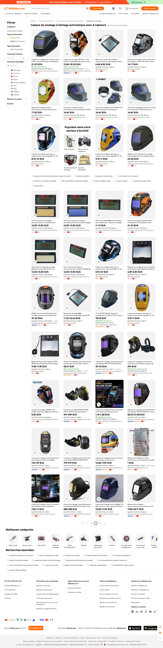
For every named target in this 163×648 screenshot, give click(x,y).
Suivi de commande (138, 594)
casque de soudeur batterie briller (96, 555)
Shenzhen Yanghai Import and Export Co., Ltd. (109, 371)
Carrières (7, 598)
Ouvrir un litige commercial (109, 594)
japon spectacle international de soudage (79, 560)
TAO (98, 638)
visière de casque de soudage (18, 560)
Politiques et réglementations (46, 609)
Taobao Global (90, 638)
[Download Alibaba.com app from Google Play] (151, 628)
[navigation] (17, 272)
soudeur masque (122, 181)
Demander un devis (74, 592)
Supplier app (71, 628)
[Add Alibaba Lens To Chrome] (35, 628)
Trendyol (105, 638)
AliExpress (49, 638)
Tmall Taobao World (70, 638)
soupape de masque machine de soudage (47, 560)
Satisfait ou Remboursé (44, 590)
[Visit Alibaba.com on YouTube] (150, 611)
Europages (113, 638)
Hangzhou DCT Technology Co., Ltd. (140, 373)
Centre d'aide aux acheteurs (109, 585)
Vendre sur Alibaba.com (139, 585)
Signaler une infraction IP (108, 602)
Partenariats (135, 602)
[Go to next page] (105, 523)
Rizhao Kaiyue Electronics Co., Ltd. (43, 514)
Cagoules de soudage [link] (93, 21)
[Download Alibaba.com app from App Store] (134, 628)
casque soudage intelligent (17, 570)
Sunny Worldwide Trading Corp (106, 325)
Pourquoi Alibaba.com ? (12, 585)
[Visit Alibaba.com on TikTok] (154, 611)
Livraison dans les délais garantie (47, 594)
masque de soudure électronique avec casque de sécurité (52, 176)
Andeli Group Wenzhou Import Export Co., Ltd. (45, 323)
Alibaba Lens (14, 628)
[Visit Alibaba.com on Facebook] (132, 611)
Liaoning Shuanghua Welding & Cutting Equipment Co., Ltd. (78, 419)
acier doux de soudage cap (122, 555)
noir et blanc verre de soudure (128, 176)
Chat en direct (104, 590)
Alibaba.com (121, 628)
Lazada (81, 638)
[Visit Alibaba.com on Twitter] (141, 611)
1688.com (58, 638)
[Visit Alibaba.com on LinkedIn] (137, 611)
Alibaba (33, 21)
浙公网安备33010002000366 (117, 645)
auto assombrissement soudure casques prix (113, 560)
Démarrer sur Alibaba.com (140, 590)
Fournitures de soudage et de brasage (70, 21)
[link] (160, 627)
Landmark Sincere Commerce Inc (75, 373)
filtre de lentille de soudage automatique (75, 181)
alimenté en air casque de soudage (45, 181)
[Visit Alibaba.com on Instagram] (146, 611)
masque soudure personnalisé (73, 565)
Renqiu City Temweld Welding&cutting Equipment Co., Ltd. (45, 419)
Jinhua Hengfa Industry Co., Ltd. (75, 117)
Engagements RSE (10, 594)
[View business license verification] (101, 645)
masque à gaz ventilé (51, 565)
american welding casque (102, 181)
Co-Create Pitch (10, 590)
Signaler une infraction (107, 607)
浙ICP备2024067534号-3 (138, 645)
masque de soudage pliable (97, 565)
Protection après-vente (44, 598)
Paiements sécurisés (43, 585)
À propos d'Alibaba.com (13, 581)
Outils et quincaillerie (46, 21)
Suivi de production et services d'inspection (46, 603)
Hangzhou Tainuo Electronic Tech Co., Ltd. (45, 71)
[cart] (120, 9)
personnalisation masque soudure (123, 565)
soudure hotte (38, 186)
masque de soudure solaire (104, 176)
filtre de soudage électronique (49, 555)
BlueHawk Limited (101, 69)
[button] (87, 8)
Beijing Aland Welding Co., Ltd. (138, 467)
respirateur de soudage (72, 555)
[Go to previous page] (82, 523)
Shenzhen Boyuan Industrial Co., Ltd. (140, 514)
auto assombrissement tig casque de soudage (23, 565)
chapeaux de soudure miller (142, 181)
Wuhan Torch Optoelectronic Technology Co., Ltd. (78, 71)
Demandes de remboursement (110, 598)
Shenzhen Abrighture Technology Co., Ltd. (109, 421)
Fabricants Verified (74, 588)
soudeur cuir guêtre (83, 176)
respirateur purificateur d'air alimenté (21, 555)
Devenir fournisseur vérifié (140, 598)
